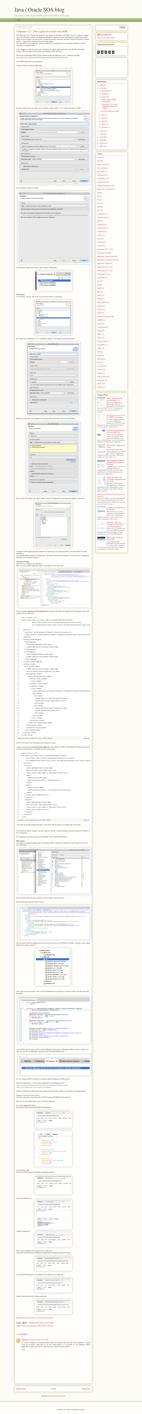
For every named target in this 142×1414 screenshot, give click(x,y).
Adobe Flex (101, 182)
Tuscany (100, 369)
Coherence (24, 1326)
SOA (99, 362)
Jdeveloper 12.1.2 (103, 267)
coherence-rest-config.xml (26, 820)
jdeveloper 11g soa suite (105, 256)
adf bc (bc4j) (101, 164)
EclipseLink (33, 1326)
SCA (98, 352)
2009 (102, 140)
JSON (99, 288)
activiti (99, 157)
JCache (100, 246)
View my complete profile (106, 38)
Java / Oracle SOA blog (39, 9)
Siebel (99, 355)
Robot (99, 338)
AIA (98, 193)
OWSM (99, 320)
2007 (102, 146)
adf (98, 161)
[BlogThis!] (19, 1323)
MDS (99, 299)
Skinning (100, 359)
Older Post (86, 1389)
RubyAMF (100, 345)
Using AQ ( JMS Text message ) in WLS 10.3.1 (115, 523)
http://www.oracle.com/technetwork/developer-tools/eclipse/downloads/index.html (42, 57)
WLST (99, 384)
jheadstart (100, 277)
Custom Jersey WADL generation (108, 100)
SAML (99, 348)
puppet (99, 330)
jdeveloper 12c (102, 274)
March (104, 124)
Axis (98, 203)
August (104, 97)
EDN (99, 221)
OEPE (39, 1326)
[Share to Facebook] (24, 1323)
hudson (100, 235)
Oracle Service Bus (104, 316)
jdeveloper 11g (102, 253)
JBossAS (100, 242)
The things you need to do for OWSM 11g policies (115, 416)
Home (19, 20)
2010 (102, 137)
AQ (98, 196)
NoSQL (99, 309)
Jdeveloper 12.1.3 (103, 270)
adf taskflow (101, 178)
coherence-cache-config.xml (26, 738)
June (104, 118)
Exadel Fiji (101, 224)
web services (101, 377)
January (105, 127)
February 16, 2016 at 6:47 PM (38, 1340)
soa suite (100, 366)
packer (99, 323)
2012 (102, 131)
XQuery (100, 387)
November (105, 91)
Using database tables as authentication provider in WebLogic (115, 462)
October (105, 94)
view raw (86, 738)
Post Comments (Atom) (57, 1396)
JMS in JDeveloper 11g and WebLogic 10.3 (114, 399)
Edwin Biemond (105, 35)
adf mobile (101, 171)
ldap (98, 292)
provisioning (101, 327)
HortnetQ (100, 231)
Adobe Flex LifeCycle (104, 189)
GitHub (50, 738)
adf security (101, 175)
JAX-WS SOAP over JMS (110, 111)
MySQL (100, 306)
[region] (53, 676)
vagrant (100, 373)
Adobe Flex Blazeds (104, 186)
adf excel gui (101, 168)
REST (44, 1326)
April (103, 121)
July (103, 115)
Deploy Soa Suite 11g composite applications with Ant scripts (116, 479)
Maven (99, 295)
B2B (98, 207)
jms (98, 281)
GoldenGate (101, 228)
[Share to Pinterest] (26, 1323)
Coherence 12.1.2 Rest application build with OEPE (109, 106)
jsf (98, 285)
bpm (98, 210)
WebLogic (50, 1326)
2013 (102, 88)
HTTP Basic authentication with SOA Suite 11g (115, 431)
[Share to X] (21, 1323)
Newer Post (21, 1389)
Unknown (25, 1340)
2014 (102, 85)
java (98, 239)
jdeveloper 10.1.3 (103, 249)
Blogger (82, 1409)
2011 (102, 134)
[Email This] (17, 1323)
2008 (102, 143)
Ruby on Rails (102, 341)
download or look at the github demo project (39, 1318)
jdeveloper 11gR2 (103, 263)
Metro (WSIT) (102, 302)
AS (98, 200)
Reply (23, 1349)
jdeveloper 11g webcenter (106, 260)
